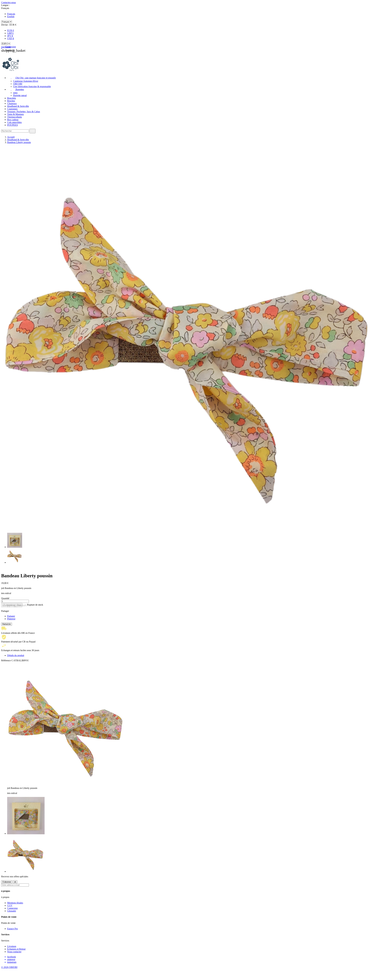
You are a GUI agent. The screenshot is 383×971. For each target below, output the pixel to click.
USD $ (10, 38)
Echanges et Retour (16, 949)
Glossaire (11, 911)
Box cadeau (12, 119)
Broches (11, 101)
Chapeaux (12, 103)
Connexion (12, 908)
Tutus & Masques (15, 114)
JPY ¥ (10, 36)
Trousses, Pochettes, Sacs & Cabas (23, 111)
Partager (11, 616)
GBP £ (10, 33)
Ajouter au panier (12, 605)
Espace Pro (12, 928)
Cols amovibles (14, 122)
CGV (9, 905)
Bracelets (11, 98)
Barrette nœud (20, 95)
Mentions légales (15, 903)
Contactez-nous (8, 2)
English (10, 16)
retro (15, 92)
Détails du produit (15, 655)
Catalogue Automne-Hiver (25, 81)
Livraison (11, 946)
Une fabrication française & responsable (32, 86)
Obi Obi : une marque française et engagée (31, 77)
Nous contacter (14, 951)
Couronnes (12, 109)
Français (11, 14)
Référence (6, 660)
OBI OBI (17, 83)
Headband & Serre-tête (18, 106)
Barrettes (15, 89)
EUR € (10, 30)
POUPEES (12, 125)
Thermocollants (14, 117)
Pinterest (11, 619)
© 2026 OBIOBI (9, 967)
